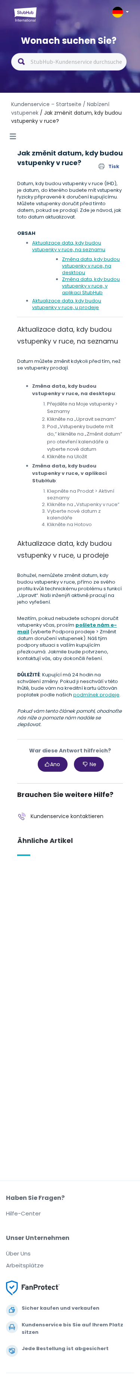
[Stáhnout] (56, 707)
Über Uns (18, 1253)
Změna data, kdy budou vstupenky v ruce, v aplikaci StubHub (91, 286)
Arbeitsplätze (25, 1265)
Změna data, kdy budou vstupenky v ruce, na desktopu (91, 266)
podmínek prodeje (96, 694)
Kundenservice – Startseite (47, 104)
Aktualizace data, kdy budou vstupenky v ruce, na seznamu (68, 246)
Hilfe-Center (23, 1213)
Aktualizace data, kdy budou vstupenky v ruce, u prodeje (66, 304)
